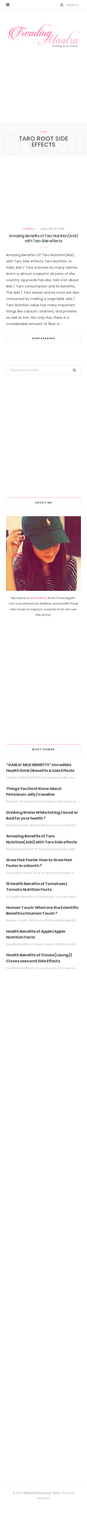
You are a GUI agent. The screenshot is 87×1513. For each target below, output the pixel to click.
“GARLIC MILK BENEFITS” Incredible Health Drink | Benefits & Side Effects (40, 767)
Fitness (28, 229)
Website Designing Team (42, 1493)
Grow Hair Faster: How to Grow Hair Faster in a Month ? (39, 862)
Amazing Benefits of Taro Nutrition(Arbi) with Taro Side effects (43, 238)
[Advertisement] (43, 92)
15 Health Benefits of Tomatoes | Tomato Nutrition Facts (36, 886)
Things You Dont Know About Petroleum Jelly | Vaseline (33, 791)
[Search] (62, 5)
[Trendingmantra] (43, 36)
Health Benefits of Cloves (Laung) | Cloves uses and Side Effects (39, 958)
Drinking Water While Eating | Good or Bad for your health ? (42, 815)
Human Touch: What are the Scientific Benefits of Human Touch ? (42, 910)
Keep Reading (43, 338)
